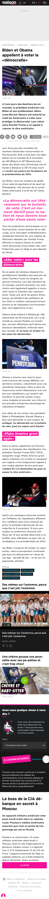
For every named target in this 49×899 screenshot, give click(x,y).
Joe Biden (27, 574)
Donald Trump (11, 574)
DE (33, 2)
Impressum (36, 883)
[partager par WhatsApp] (10, 645)
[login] (3, 896)
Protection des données (30, 887)
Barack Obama (11, 578)
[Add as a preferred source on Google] (36, 137)
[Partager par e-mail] (13, 137)
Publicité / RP (14, 883)
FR (39, 2)
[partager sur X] (7, 646)
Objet (4, 739)
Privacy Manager (24, 890)
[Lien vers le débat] (19, 137)
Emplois (25, 883)
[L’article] (24, 832)
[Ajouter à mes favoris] (25, 137)
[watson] (9, 3)
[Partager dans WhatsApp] (7, 137)
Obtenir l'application (15, 879)
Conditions (13, 887)
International (8, 45)
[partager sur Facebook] (3, 645)
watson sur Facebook (36, 879)
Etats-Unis (22, 45)
